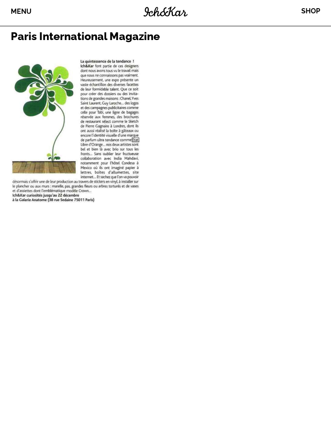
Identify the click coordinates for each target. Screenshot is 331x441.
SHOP (310, 11)
